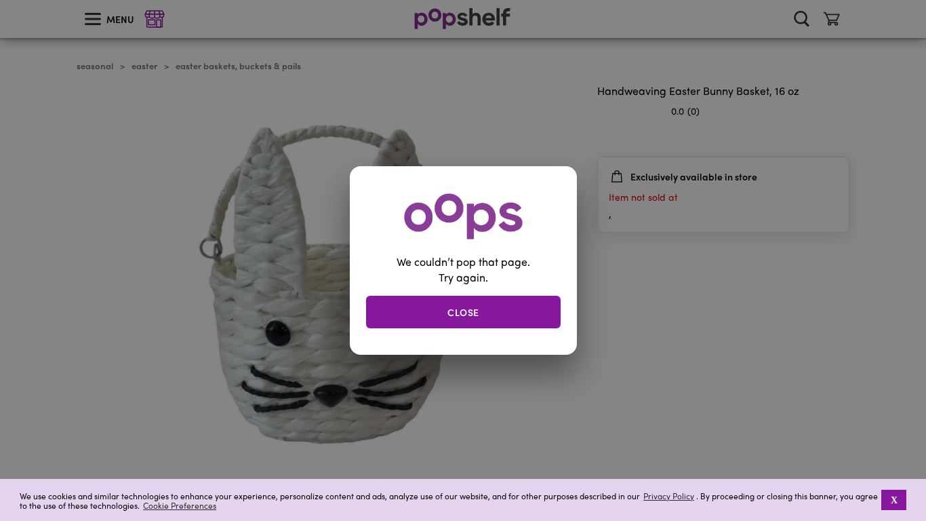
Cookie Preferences (179, 505)
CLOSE (463, 311)
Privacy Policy (668, 496)
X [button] (894, 500)
